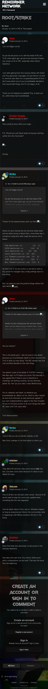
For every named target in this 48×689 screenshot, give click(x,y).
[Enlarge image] (4, 145)
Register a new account (24, 632)
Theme (13, 683)
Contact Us (24, 683)
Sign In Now (24, 649)
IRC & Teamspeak (25, 28)
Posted (18, 41)
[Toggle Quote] (6, 184)
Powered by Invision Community (24, 688)
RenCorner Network (13, 4)
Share (12, 665)
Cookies (34, 683)
